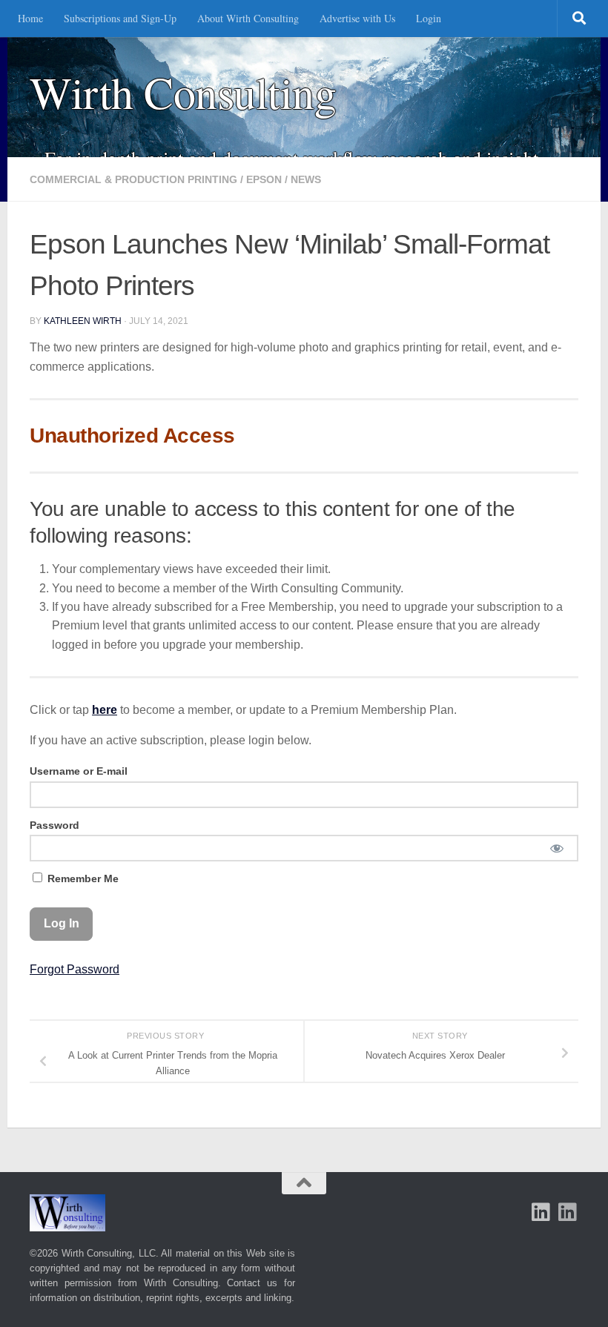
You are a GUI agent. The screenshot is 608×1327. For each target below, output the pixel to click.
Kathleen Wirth (83, 321)
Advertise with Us (357, 18)
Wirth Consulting (183, 92)
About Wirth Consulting (248, 18)
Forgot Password (74, 969)
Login (428, 18)
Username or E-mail (79, 771)
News (306, 179)
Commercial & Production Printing (133, 179)
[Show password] (556, 848)
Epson (264, 179)
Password (54, 825)
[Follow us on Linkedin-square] (541, 1212)
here (104, 710)
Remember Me (81, 878)
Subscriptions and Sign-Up (120, 18)
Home (30, 18)
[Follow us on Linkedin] (568, 1212)
